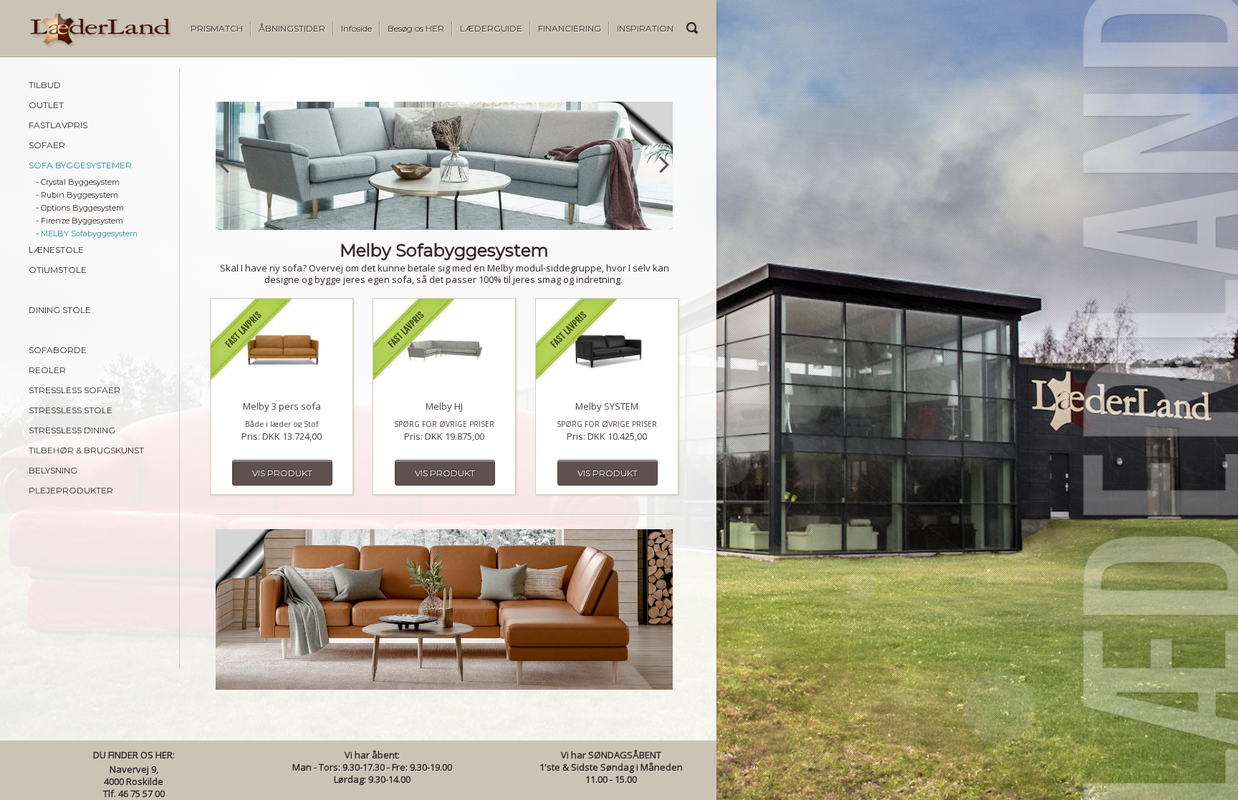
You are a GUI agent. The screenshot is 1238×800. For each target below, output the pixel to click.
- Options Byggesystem (80, 208)
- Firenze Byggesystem (79, 221)
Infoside (356, 28)
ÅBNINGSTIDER (292, 28)
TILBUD (45, 84)
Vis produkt (282, 473)
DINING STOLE (60, 309)
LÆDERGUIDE (491, 28)
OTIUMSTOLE (58, 269)
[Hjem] (86, 44)
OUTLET (46, 105)
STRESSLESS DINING (72, 430)
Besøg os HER (416, 28)
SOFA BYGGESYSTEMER (80, 165)
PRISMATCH (217, 28)
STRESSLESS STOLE (70, 410)
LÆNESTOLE (56, 249)
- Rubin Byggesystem (77, 195)
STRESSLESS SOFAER (74, 390)
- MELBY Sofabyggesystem (87, 233)
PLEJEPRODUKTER (71, 490)
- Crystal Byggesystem (78, 182)
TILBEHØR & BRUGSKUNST (86, 450)
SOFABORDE (58, 349)
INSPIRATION (645, 28)
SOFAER (47, 145)
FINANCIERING (569, 28)
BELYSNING (53, 470)
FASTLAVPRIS (58, 125)
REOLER (47, 370)
